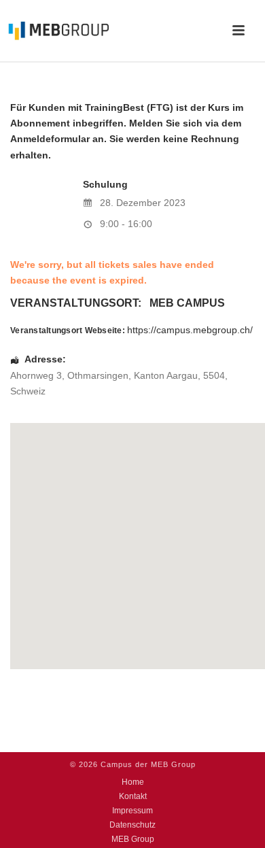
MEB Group (132, 839)
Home (133, 782)
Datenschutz (132, 825)
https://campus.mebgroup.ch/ (190, 329)
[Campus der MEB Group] (54, 30)
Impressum (132, 810)
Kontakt (133, 796)
